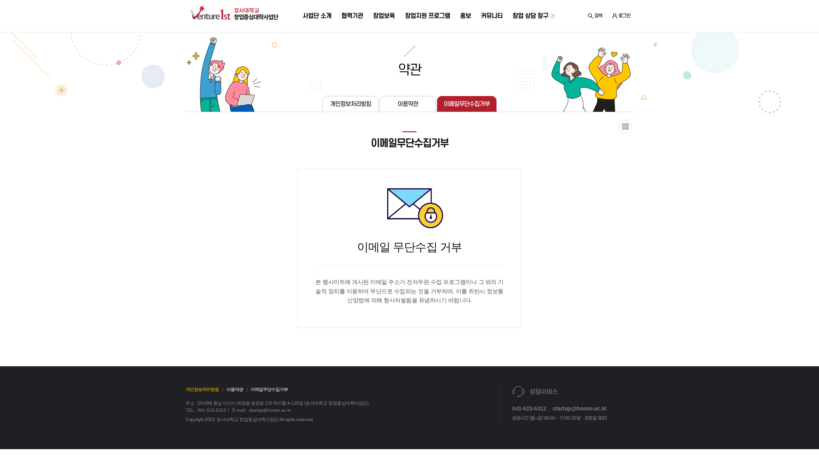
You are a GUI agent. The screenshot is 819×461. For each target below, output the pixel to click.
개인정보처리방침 (350, 104)
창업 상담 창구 (531, 16)
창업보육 (384, 16)
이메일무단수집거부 (467, 104)
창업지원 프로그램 (427, 16)
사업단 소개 (317, 16)
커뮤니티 (492, 16)
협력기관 (352, 16)
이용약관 (408, 104)
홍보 (465, 16)
